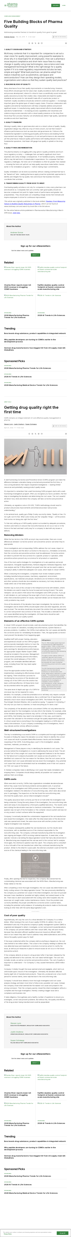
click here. (16, 213)
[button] (5, 5)
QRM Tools (7, 402)
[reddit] (38, 43)
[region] (35, 1233)
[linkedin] (32, 43)
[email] (42, 43)
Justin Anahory (19, 424)
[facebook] (29, 43)
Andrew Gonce (9, 37)
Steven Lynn (8, 424)
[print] (66, 43)
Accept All (62, 1233)
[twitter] (35, 43)
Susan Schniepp (31, 424)
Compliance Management (12, 16)
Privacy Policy (8, 1234)
